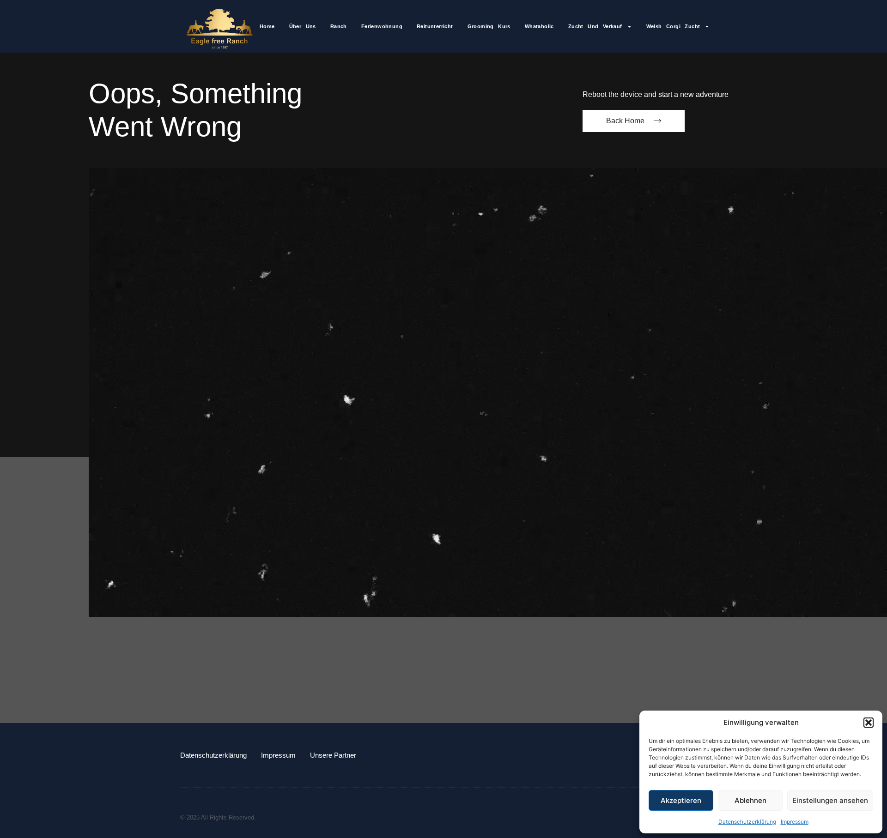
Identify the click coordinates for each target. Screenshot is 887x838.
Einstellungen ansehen (830, 800)
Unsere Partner (333, 755)
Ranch (338, 26)
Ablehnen (750, 800)
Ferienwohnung (381, 26)
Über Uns (302, 26)
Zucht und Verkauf (595, 26)
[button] (868, 722)
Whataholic (539, 26)
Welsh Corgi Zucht (673, 26)
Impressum (794, 821)
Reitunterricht (435, 26)
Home (267, 26)
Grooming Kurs (489, 26)
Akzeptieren (681, 800)
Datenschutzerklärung (747, 821)
